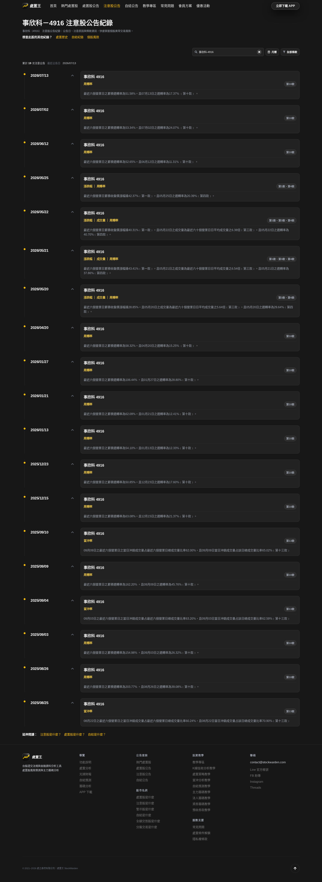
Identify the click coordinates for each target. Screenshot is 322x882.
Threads (255, 787)
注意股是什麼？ (50, 734)
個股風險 (93, 37)
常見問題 (167, 6)
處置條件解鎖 (201, 833)
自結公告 (131, 6)
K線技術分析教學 (203, 768)
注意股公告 (112, 6)
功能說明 (85, 762)
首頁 (53, 6)
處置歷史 (62, 37)
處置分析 (85, 768)
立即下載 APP (285, 5)
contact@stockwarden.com (268, 762)
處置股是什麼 (145, 797)
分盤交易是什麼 (146, 827)
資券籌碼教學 (201, 804)
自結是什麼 (143, 815)
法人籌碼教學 (201, 798)
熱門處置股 (69, 6)
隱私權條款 (199, 839)
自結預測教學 (201, 786)
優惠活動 (203, 6)
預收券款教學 (201, 810)
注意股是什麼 (145, 803)
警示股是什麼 (145, 809)
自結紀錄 (77, 37)
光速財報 (85, 774)
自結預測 (85, 780)
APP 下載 (85, 792)
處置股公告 (90, 6)
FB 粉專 (255, 775)
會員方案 (185, 6)
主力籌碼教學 (201, 792)
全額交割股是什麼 (148, 821)
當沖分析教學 (201, 780)
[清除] (259, 52)
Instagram (256, 781)
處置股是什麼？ (74, 734)
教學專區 (149, 6)
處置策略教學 (201, 774)
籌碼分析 (85, 786)
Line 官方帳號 (259, 769)
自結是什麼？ (97, 734)
